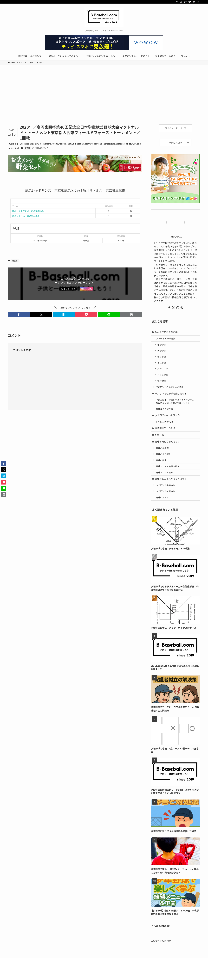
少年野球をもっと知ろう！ (168, 415)
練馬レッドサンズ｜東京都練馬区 (28, 211)
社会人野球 (162, 374)
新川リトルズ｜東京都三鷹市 (26, 216)
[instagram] (185, 2)
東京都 (27, 148)
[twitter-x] (181, 2)
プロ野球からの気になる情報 (169, 387)
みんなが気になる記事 (166, 332)
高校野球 (161, 381)
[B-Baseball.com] (104, 17)
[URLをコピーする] (131, 314)
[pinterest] (190, 2)
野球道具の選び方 (164, 408)
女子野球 (161, 356)
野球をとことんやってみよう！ (171, 478)
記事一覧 (159, 435)
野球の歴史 (161, 460)
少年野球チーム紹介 (165, 428)
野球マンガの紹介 (164, 472)
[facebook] (177, 2)
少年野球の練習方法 (165, 491)
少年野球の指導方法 (165, 485)
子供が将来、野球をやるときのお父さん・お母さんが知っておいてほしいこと (176, 401)
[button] (19, 314)
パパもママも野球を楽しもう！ (171, 393)
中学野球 (161, 344)
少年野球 (161, 362)
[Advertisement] (104, 100)
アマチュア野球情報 (165, 338)
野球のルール (162, 497)
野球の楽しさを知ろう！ (167, 441)
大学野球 (161, 350)
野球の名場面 (162, 448)
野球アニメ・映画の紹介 (167, 466)
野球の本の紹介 (163, 454)
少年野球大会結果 (164, 421)
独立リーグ (162, 368)
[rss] (194, 2)
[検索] (198, 2)
